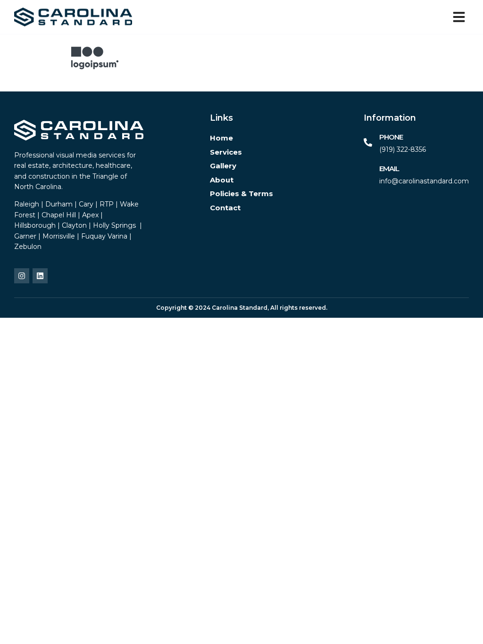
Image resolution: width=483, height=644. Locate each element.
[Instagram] (21, 275)
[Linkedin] (40, 275)
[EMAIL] (368, 173)
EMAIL (389, 168)
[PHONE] (368, 142)
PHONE (391, 136)
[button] (459, 17)
